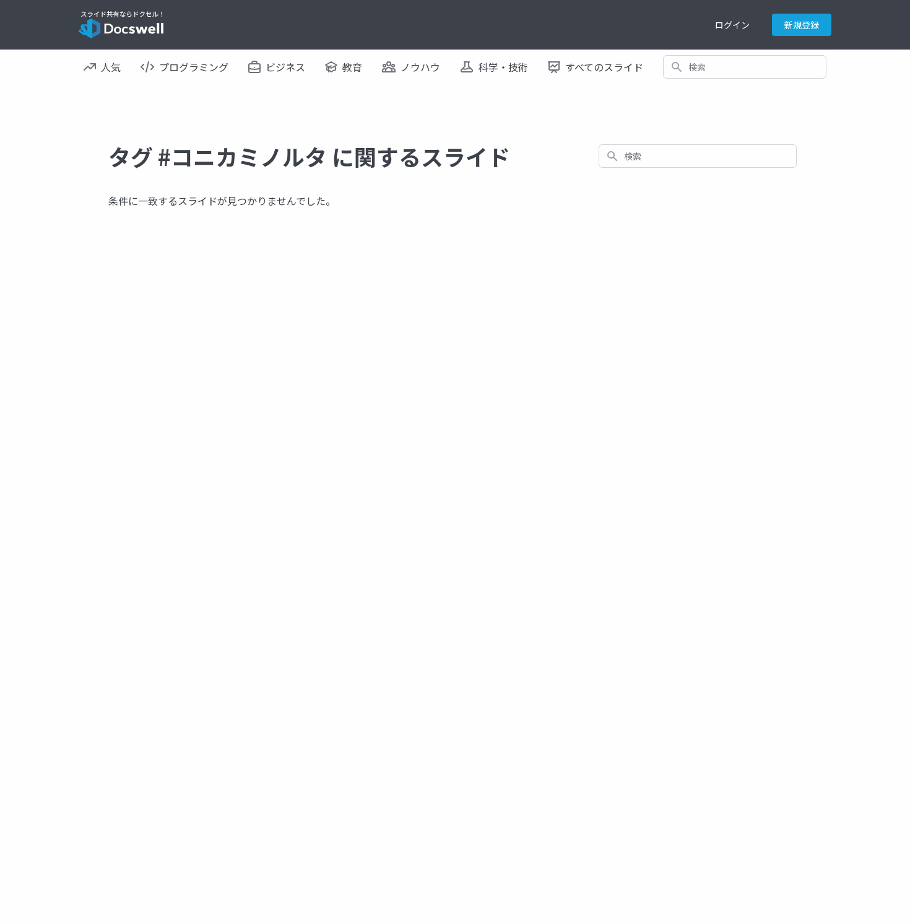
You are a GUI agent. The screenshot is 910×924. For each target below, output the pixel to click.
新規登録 (801, 25)
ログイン (732, 25)
